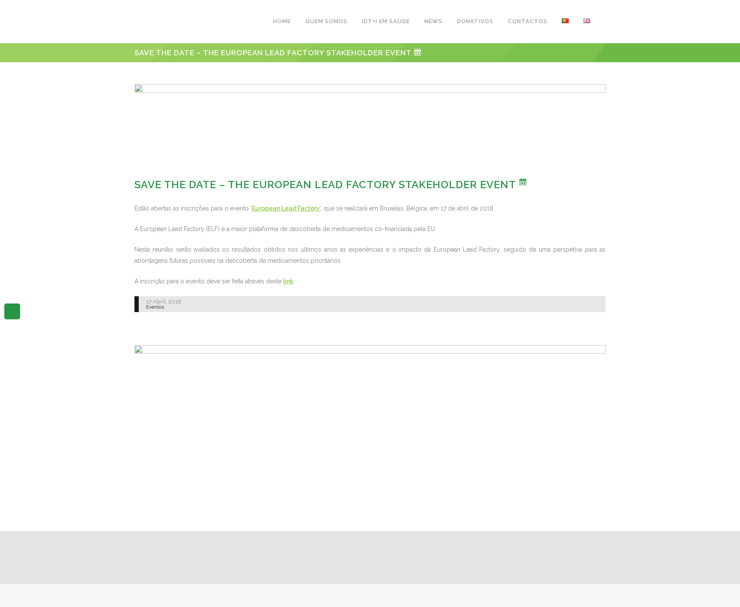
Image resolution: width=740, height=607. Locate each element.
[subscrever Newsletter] (12, 310)
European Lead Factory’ (286, 208)
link (288, 281)
